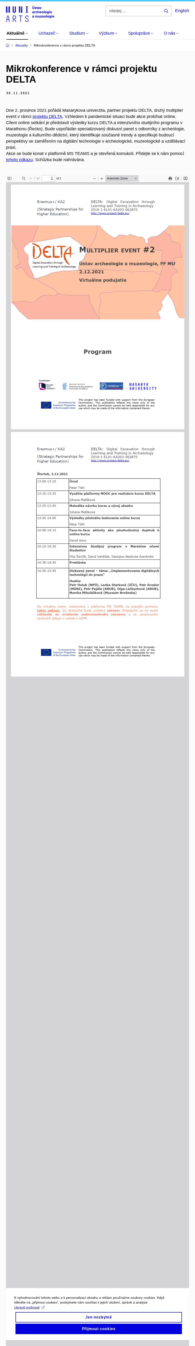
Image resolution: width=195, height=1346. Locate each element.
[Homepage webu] (30, 14)
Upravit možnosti (26, 1307)
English (182, 10)
